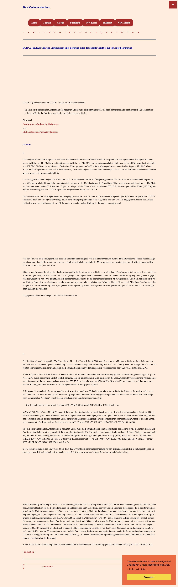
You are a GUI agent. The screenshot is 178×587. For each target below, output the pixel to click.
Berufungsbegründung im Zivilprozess (41, 124)
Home (34, 23)
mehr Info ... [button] (141, 569)
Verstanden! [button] (149, 577)
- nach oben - (29, 552)
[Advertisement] (89, 77)
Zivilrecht (107, 23)
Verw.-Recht (124, 23)
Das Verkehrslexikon (36, 7)
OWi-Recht (91, 23)
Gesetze (60, 23)
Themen (47, 23)
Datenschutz (47, 566)
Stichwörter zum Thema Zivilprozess (40, 132)
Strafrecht (75, 23)
